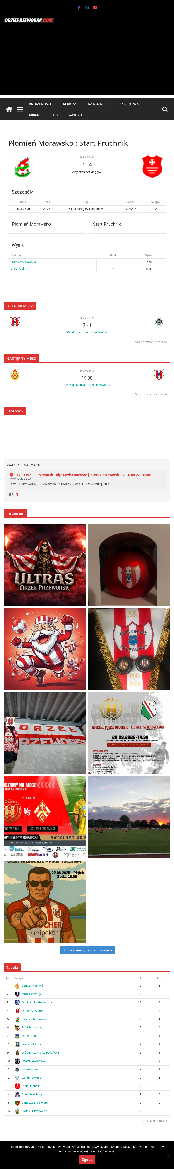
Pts (159, 978)
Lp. (8, 978)
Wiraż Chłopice (31, 1044)
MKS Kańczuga (32, 994)
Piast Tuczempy (32, 1027)
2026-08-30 (87, 370)
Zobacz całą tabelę (155, 1120)
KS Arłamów (30, 1069)
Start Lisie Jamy (32, 1094)
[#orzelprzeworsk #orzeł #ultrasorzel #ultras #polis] (45, 565)
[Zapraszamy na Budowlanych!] (45, 902)
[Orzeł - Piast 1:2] (129, 817)
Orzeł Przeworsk (32, 1010)
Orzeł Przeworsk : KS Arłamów (87, 332)
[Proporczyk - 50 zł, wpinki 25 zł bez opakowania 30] (129, 649)
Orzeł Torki (29, 1036)
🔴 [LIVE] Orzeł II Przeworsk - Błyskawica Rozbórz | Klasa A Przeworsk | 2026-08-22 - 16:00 (80, 475)
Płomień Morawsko (23, 262)
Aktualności (40, 104)
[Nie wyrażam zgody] (168, 1155)
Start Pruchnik (20, 268)
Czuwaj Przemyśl (33, 985)
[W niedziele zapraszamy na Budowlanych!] (129, 733)
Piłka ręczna (128, 104)
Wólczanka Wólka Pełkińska (40, 1052)
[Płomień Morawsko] (37, 166)
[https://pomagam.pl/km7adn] (45, 649)
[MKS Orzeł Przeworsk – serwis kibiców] (9, 109)
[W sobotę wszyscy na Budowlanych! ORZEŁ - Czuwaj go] (45, 817)
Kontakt (75, 114)
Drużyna (19, 978)
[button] (53, 104)
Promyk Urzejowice (34, 1111)
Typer (55, 114)
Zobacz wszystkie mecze (150, 342)
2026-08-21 (87, 318)
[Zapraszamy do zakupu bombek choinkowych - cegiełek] (129, 565)
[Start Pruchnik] (137, 166)
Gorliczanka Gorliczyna (37, 1002)
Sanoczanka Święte (35, 1102)
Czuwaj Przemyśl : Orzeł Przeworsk (87, 385)
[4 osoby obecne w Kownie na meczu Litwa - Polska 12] (45, 733)
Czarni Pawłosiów (33, 1061)
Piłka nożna (93, 104)
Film (18, 494)
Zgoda (87, 1159)
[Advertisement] (87, 63)
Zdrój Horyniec (31, 1077)
